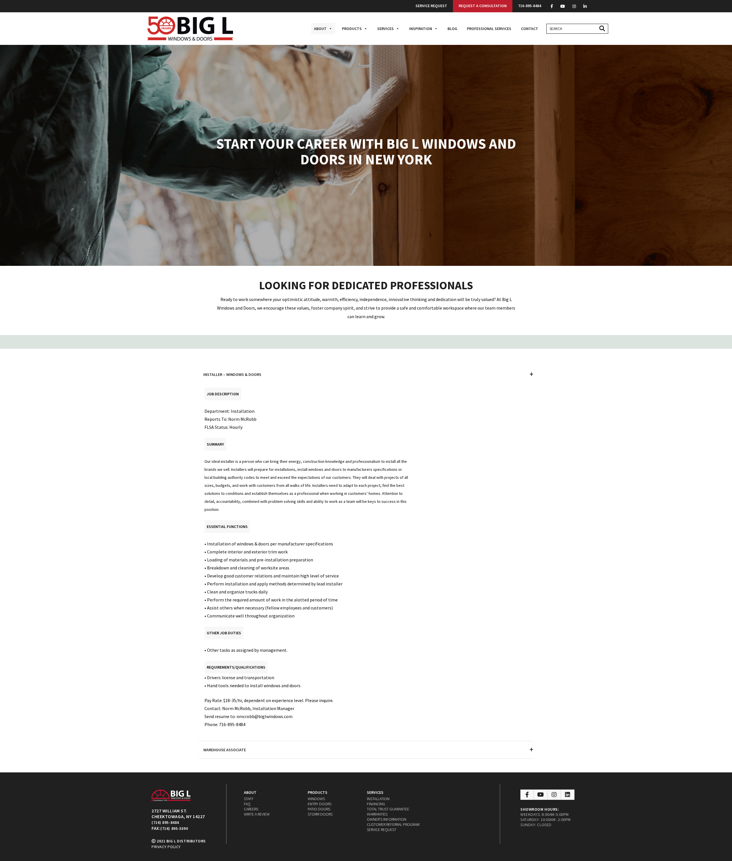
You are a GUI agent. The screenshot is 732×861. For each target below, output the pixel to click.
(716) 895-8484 (165, 822)
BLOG (452, 28)
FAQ (247, 803)
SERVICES (385, 28)
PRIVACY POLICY (166, 846)
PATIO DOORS (319, 809)
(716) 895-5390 (174, 828)
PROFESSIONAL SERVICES (489, 28)
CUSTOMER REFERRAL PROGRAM (393, 824)
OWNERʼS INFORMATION (386, 819)
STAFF (249, 798)
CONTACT (529, 28)
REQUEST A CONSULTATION (483, 5)
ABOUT (320, 28)
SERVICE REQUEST (431, 5)
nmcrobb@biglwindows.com (264, 716)
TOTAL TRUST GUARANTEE (388, 809)
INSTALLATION (378, 798)
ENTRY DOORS (319, 803)
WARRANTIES (377, 814)
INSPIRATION (420, 28)
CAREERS (251, 809)
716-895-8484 (529, 5)
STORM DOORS (320, 814)
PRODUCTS (352, 28)
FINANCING (376, 803)
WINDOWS (316, 798)
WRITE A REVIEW (257, 814)
